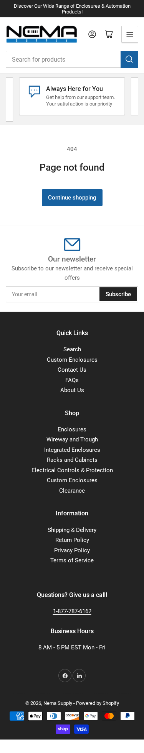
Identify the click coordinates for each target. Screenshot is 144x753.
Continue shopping (72, 197)
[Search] (129, 59)
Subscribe (118, 294)
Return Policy (72, 540)
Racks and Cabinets (72, 459)
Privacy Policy (72, 550)
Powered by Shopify (97, 703)
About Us (72, 390)
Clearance (72, 490)
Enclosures (72, 429)
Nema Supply (57, 703)
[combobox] (72, 59)
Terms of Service (72, 560)
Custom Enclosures (72, 359)
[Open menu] (129, 34)
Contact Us (72, 369)
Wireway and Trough (72, 439)
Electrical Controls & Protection (72, 470)
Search (72, 349)
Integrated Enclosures (72, 449)
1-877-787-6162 (72, 611)
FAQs (72, 380)
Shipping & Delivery (72, 530)
